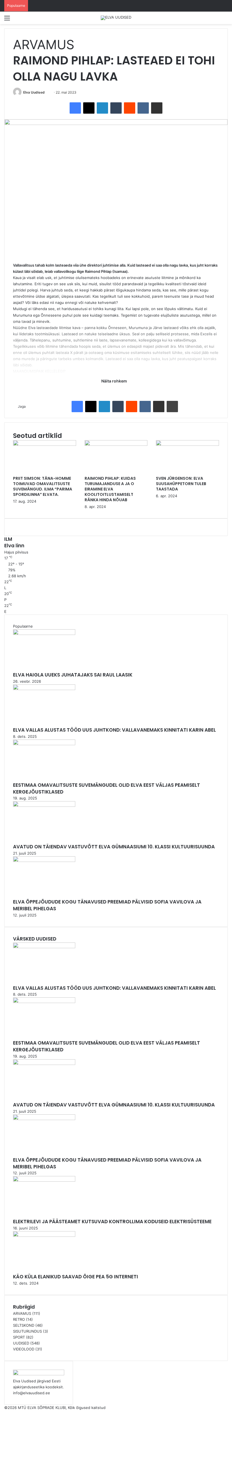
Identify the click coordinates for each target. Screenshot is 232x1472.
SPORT (19, 1337)
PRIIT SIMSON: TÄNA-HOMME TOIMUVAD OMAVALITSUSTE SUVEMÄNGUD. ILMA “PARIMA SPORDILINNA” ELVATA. (42, 486)
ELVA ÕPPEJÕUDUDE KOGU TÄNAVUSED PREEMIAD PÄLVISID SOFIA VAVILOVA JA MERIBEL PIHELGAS (107, 905)
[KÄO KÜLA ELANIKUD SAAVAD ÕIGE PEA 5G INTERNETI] (44, 1235)
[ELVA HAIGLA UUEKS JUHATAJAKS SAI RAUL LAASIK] (44, 633)
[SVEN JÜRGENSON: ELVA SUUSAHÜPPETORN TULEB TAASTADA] (187, 444)
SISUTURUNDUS (27, 1331)
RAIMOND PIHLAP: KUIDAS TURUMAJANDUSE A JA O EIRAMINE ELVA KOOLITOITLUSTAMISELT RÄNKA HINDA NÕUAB (110, 489)
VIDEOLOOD (23, 1349)
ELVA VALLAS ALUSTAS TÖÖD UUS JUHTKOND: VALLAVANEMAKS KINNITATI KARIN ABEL (114, 730)
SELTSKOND (23, 1325)
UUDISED (21, 1343)
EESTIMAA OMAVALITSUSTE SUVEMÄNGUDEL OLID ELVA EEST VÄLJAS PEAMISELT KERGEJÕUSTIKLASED (106, 788)
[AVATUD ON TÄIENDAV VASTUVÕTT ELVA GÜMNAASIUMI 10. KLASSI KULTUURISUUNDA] (44, 805)
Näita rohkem (114, 381)
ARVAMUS (43, 44)
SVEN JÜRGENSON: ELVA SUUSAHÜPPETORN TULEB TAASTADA (181, 483)
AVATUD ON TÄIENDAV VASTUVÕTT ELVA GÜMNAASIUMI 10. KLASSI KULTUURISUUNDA (114, 846)
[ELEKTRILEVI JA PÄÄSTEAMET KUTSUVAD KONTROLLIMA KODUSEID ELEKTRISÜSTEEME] (44, 1180)
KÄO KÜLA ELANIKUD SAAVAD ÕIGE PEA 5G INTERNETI (75, 1276)
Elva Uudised (34, 92)
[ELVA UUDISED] (116, 18)
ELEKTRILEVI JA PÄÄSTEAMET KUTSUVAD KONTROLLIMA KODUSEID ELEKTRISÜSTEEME (112, 1221)
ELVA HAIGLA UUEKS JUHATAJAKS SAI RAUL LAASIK (72, 674)
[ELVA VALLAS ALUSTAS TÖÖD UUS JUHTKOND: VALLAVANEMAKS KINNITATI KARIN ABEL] (44, 688)
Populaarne (23, 626)
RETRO (19, 1319)
